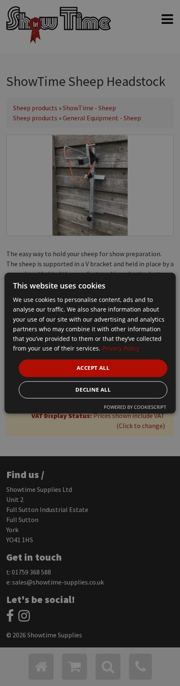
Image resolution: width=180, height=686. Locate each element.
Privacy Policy (120, 348)
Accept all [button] (93, 368)
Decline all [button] (93, 389)
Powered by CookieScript (135, 407)
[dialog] (90, 343)
